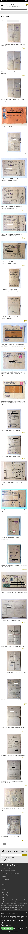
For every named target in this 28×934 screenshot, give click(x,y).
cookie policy (5, 895)
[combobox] (26, 912)
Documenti (16, 13)
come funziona (5, 879)
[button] (14, 931)
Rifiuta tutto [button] (21, 928)
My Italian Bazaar (13, 5)
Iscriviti (24, 855)
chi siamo (4, 876)
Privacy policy (11, 857)
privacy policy (5, 892)
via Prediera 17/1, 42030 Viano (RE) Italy (11, 873)
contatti (3, 889)
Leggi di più (21, 917)
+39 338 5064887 (6, 868)
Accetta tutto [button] (7, 928)
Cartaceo (10, 13)
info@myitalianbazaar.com (8, 870)
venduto (4, 884)
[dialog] (14, 922)
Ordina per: (3, 20)
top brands (4, 881)
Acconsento (5, 857)
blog (3, 887)
